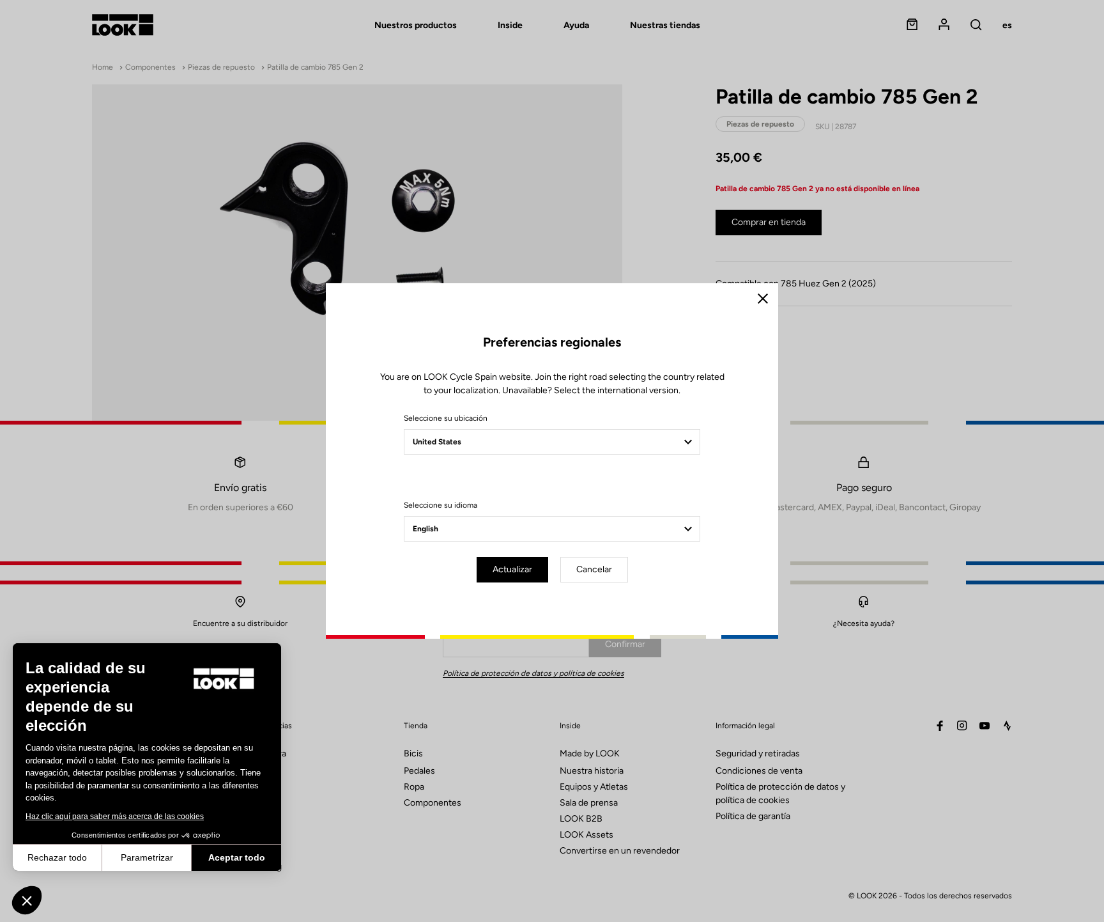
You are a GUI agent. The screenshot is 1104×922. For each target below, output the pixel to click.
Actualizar (512, 569)
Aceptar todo (236, 857)
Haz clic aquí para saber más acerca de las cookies (115, 816)
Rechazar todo (57, 857)
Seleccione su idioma (440, 505)
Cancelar (594, 569)
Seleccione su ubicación (445, 418)
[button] (27, 900)
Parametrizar (147, 857)
